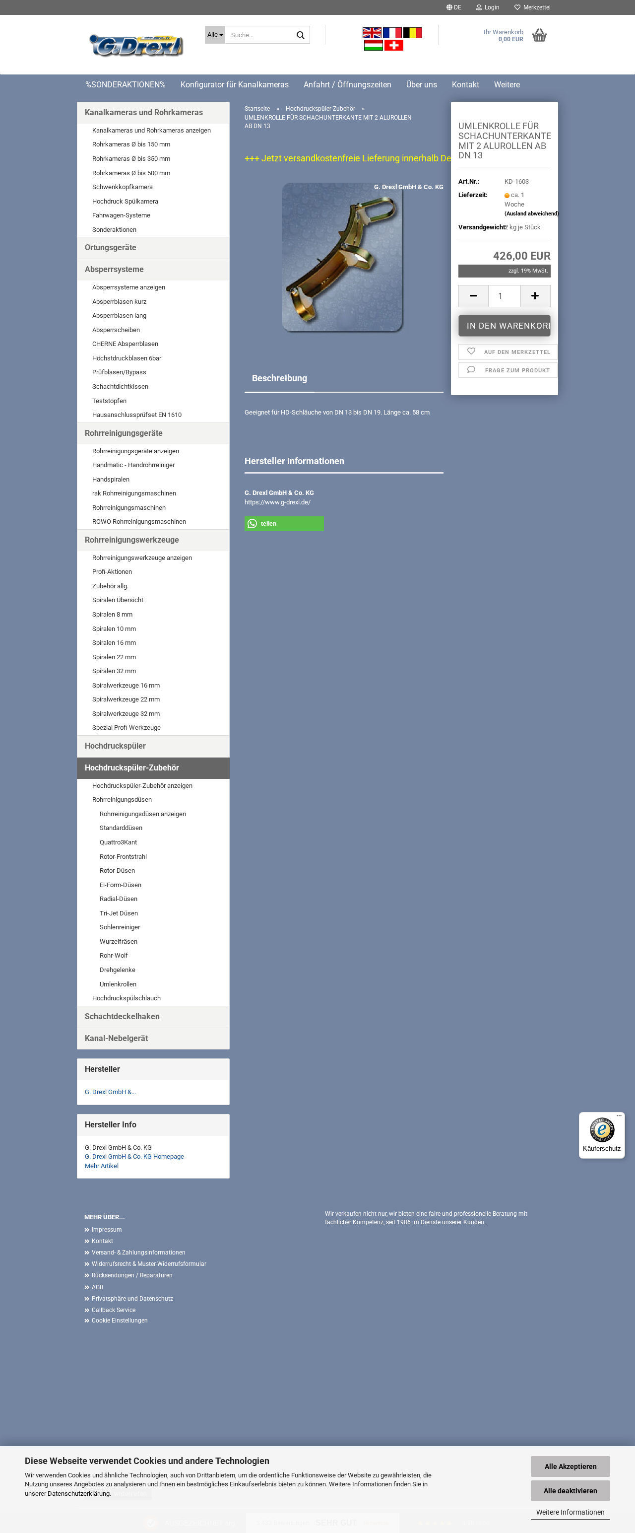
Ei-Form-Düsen (120, 885)
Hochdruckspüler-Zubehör (132, 767)
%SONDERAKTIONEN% (125, 84)
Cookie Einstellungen (120, 1320)
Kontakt (465, 84)
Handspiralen (110, 479)
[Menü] (619, 1118)
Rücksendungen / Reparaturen (132, 1275)
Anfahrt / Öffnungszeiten (347, 84)
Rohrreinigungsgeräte (124, 433)
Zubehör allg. (110, 586)
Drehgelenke (117, 970)
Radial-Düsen (118, 899)
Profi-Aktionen (112, 571)
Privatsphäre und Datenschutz (132, 1298)
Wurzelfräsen (118, 941)
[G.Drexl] (137, 47)
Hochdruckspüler (115, 746)
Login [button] (491, 7)
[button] (454, 7)
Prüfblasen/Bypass (119, 372)
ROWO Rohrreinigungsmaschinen (139, 521)
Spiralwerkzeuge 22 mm (126, 699)
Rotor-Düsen (117, 870)
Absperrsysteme (114, 269)
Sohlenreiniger (120, 927)
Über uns (421, 84)
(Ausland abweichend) (532, 213)
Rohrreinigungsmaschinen (129, 507)
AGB (97, 1287)
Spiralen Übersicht (117, 600)
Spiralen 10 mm (114, 628)
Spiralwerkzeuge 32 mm (126, 713)
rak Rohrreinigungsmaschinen (134, 493)
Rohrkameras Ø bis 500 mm (131, 173)
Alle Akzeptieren (571, 1466)
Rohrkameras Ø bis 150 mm (131, 144)
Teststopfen (109, 401)
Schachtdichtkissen (120, 386)
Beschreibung (279, 378)
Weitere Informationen (570, 1512)
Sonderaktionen (114, 229)
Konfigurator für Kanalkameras (235, 84)
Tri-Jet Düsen (119, 913)
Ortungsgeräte (110, 247)
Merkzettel (535, 7)
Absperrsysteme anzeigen (128, 287)
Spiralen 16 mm (114, 642)
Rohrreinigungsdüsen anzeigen (143, 814)
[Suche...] (300, 35)
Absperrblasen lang (119, 315)
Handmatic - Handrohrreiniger (133, 465)
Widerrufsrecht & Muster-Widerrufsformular (149, 1263)
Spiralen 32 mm (114, 671)
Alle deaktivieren (570, 1491)
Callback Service (113, 1310)
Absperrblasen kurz (119, 301)
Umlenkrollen (118, 984)
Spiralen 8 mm (112, 614)
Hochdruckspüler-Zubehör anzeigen (142, 785)
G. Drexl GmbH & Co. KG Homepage (134, 1156)
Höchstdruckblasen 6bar (126, 358)
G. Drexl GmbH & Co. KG (409, 187)
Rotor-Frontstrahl (123, 856)
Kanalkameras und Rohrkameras (144, 112)
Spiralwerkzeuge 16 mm (126, 685)
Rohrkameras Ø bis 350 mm (131, 158)
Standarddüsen (121, 828)
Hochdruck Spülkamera (125, 201)
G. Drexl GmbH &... (110, 1092)
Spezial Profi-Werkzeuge (126, 727)
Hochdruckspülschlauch (126, 998)
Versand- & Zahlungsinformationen (139, 1252)
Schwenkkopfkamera (122, 187)
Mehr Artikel (102, 1166)
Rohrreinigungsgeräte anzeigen (135, 451)
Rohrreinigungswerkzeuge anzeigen (142, 557)
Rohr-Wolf (114, 955)
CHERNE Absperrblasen (125, 344)
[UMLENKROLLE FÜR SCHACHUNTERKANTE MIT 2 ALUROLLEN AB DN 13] (344, 259)
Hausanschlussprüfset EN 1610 (137, 414)
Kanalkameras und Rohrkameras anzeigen (151, 130)
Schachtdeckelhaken (122, 1016)
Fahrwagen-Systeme (121, 215)
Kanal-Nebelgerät (116, 1038)
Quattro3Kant (118, 842)
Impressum (107, 1229)
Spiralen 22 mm (114, 657)
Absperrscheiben (116, 330)
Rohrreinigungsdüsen (122, 799)
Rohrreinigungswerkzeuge (132, 540)
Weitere (507, 84)
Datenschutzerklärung (79, 1493)
